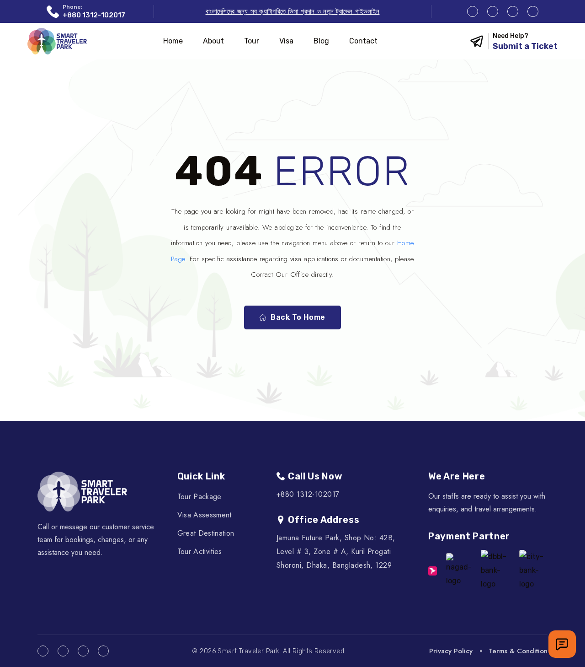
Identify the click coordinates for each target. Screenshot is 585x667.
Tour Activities (199, 551)
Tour (251, 41)
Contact (363, 41)
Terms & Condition (518, 651)
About (213, 41)
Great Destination (205, 533)
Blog (321, 41)
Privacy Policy (451, 651)
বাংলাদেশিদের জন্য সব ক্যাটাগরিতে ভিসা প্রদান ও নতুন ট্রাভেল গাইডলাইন (293, 11)
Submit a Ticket (525, 46)
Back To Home (298, 317)
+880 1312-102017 (94, 15)
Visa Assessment (204, 515)
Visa (286, 41)
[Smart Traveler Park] (57, 41)
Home (173, 41)
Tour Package (199, 496)
